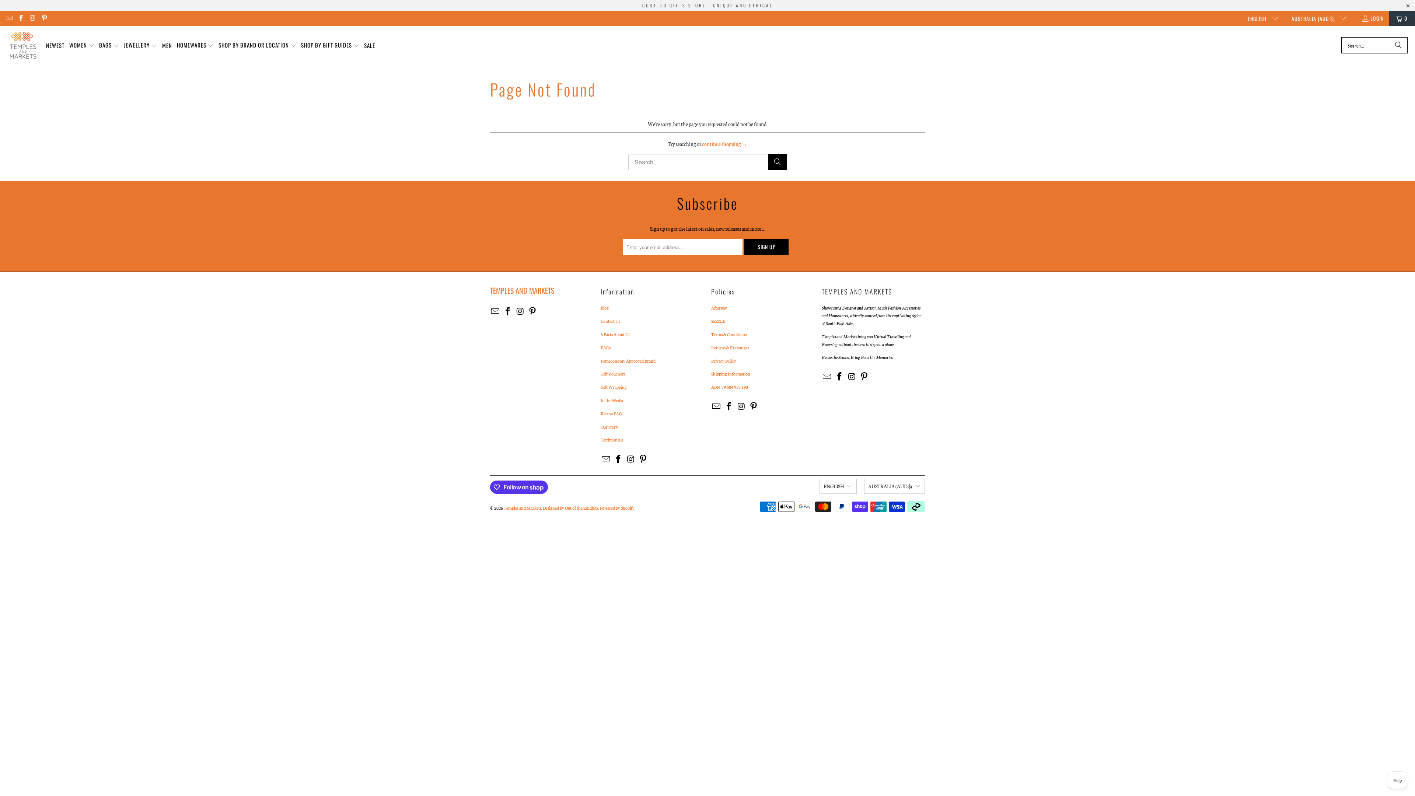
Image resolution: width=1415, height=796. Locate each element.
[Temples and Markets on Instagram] (32, 18)
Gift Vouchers (613, 374)
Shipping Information (730, 374)
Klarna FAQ (611, 413)
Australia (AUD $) (1314, 18)
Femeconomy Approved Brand (628, 361)
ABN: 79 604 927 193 (729, 387)
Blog (605, 308)
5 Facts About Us (615, 334)
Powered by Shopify (617, 508)
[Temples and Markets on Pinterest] (44, 18)
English (1258, 18)
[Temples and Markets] (23, 45)
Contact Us (610, 321)
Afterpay (719, 308)
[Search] (1398, 45)
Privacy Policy (723, 361)
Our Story (609, 427)
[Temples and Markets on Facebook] (21, 18)
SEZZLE (718, 321)
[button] (81, 45)
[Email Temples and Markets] (9, 18)
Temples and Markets (522, 508)
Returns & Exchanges (730, 347)
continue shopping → (724, 143)
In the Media (612, 400)
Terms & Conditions (729, 334)
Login (1377, 18)
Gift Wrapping (614, 387)
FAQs (606, 347)
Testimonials (612, 440)
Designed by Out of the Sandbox (570, 508)
